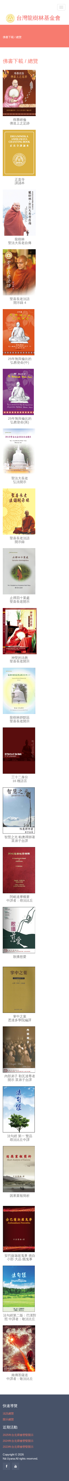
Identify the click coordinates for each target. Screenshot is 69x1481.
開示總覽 (8, 1419)
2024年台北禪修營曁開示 (18, 1440)
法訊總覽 (8, 1413)
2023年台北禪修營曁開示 (18, 1446)
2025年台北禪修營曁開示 (18, 1434)
